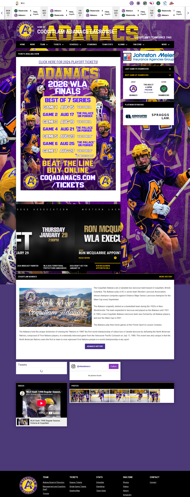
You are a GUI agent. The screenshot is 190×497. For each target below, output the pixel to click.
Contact (153, 482)
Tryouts (46, 493)
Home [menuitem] (22, 44)
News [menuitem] (32, 44)
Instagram (127, 495)
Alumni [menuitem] (123, 44)
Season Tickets (76, 482)
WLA (20, 3)
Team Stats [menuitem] (107, 44)
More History (165, 277)
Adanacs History (95, 346)
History (126, 491)
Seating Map (75, 491)
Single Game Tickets (78, 486)
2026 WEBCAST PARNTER (41, 253)
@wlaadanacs (83, 366)
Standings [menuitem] (92, 44)
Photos (126, 482)
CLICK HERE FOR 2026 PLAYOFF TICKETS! (68, 62)
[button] (79, 395)
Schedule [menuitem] (76, 44)
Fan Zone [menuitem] (139, 44)
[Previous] (2, 13)
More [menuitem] (166, 44)
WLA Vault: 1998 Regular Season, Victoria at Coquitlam (45, 421)
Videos (126, 486)
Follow (115, 366)
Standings (100, 486)
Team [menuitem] (44, 44)
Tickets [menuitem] (59, 44)
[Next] (188, 13)
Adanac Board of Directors (53, 482)
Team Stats (101, 491)
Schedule (100, 482)
